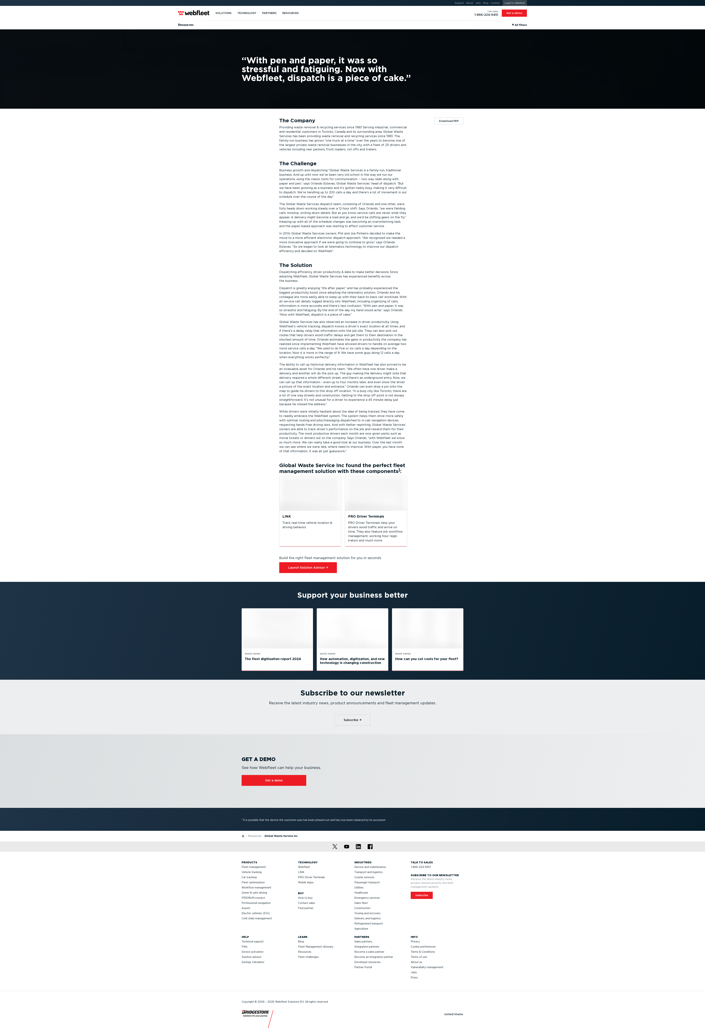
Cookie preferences (423, 946)
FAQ (244, 946)
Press (414, 977)
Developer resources (367, 962)
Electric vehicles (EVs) (256, 913)
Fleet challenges (308, 956)
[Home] (243, 835)
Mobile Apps (306, 882)
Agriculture (361, 928)
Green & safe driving (254, 892)
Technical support (253, 941)
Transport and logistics (368, 872)
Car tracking (249, 877)
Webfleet (304, 867)
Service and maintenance (370, 867)
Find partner (305, 908)
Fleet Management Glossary (315, 946)
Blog (301, 941)
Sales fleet (361, 902)
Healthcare (361, 892)
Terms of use (419, 956)
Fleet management (254, 867)
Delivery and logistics (367, 918)
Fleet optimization (253, 882)
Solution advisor (251, 956)
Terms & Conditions (423, 951)
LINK (301, 872)
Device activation (252, 951)
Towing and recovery (367, 913)
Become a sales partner (369, 951)
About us (416, 962)
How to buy (305, 897)
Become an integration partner (373, 956)
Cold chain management (257, 918)
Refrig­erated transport (368, 923)
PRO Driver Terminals (311, 877)
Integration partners (366, 946)
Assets (246, 908)
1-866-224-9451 (421, 867)
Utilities (359, 887)
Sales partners (363, 941)
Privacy (415, 941)
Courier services (364, 877)
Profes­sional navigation (256, 902)
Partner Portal (363, 967)
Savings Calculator (253, 962)
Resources (254, 835)
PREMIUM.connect (253, 897)
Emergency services (367, 897)
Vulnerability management (427, 967)
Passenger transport (367, 882)
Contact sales (306, 902)
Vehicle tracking (252, 872)
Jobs (414, 972)
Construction (362, 908)
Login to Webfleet (515, 2)
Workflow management (256, 887)
